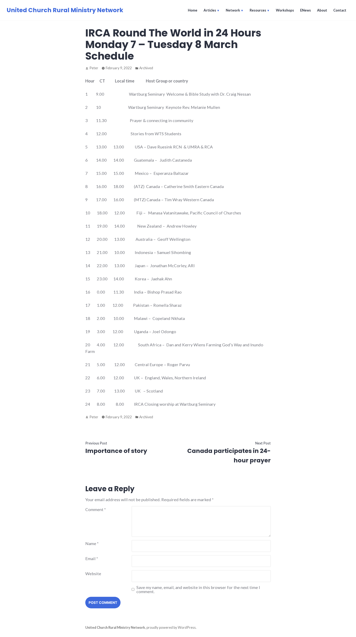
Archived (146, 68)
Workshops (285, 10)
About (322, 10)
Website (93, 573)
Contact (339, 10)
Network (233, 10)
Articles (210, 10)
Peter (93, 68)
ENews (305, 10)
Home (192, 10)
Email (91, 558)
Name (92, 543)
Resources (258, 10)
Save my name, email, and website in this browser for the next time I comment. (198, 589)
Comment (95, 509)
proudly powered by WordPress (171, 627)
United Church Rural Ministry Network (65, 10)
